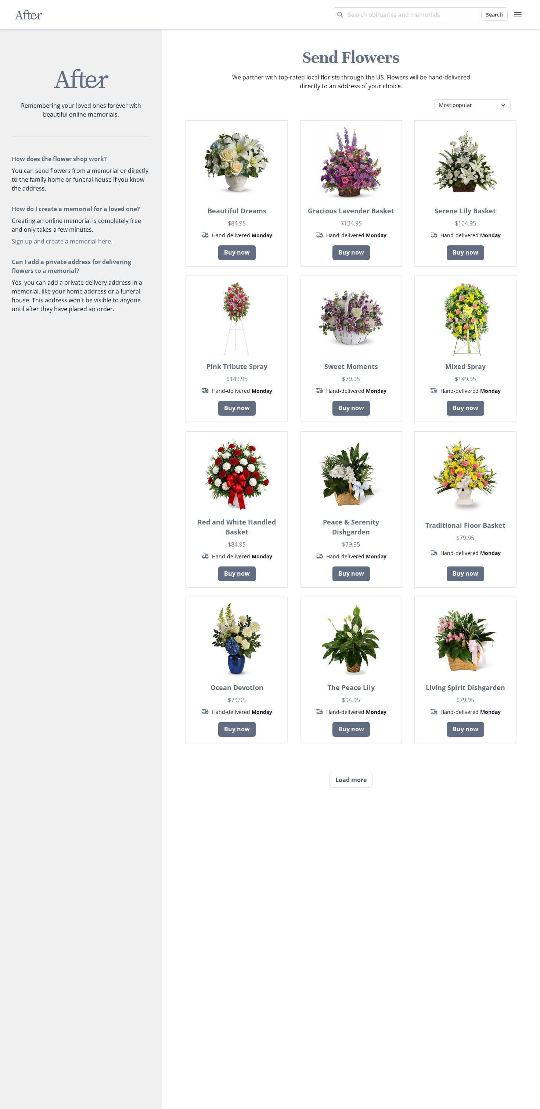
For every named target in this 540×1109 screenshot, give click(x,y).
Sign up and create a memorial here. (62, 241)
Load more (351, 780)
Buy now (237, 252)
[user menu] (518, 14)
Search (494, 14)
